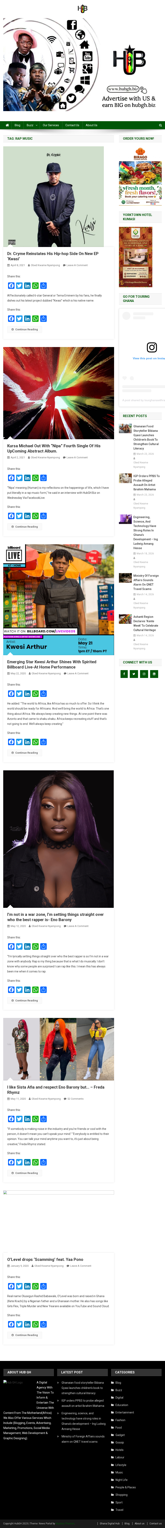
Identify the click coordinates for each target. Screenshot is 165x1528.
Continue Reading (26, 329)
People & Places (126, 1487)
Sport (119, 1502)
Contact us (72, 125)
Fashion (120, 1420)
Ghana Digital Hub (110, 1523)
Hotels (120, 1450)
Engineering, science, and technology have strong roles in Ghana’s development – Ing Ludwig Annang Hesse (145, 533)
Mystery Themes (65, 1523)
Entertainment (125, 1412)
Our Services (51, 125)
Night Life (122, 1480)
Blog (17, 125)
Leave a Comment (77, 265)
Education (122, 1405)
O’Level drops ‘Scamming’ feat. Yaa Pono (45, 1259)
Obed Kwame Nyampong (45, 265)
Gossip (120, 1442)
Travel (119, 1509)
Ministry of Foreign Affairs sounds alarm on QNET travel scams (146, 582)
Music (119, 1472)
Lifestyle (121, 1465)
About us (91, 125)
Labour (120, 1457)
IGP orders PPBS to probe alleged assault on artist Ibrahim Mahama (146, 482)
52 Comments (75, 1098)
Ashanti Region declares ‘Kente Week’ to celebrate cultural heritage (145, 623)
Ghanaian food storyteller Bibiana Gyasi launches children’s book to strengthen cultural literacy (146, 437)
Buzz (30, 125)
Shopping (122, 1494)
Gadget (120, 1435)
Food (119, 1427)
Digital (119, 1397)
